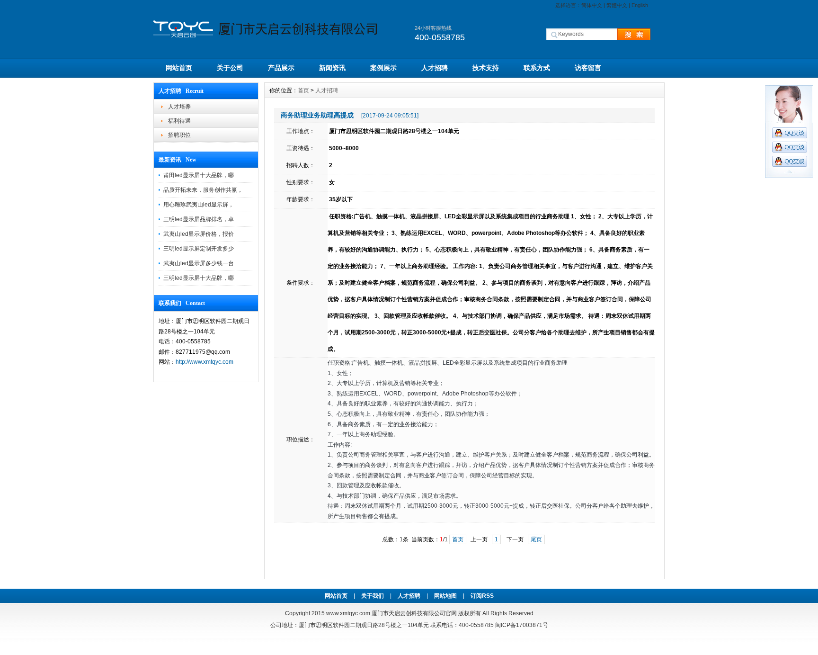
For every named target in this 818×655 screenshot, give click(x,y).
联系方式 (537, 68)
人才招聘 (434, 68)
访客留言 (588, 68)
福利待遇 (179, 120)
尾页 (536, 539)
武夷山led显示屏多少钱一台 (198, 263)
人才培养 (179, 106)
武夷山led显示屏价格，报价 (198, 234)
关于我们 (372, 595)
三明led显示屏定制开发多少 (198, 248)
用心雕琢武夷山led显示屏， (198, 204)
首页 (303, 90)
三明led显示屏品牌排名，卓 (198, 219)
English (639, 5)
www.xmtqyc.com (348, 613)
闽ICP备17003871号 (521, 625)
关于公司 (230, 68)
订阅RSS (482, 595)
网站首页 (179, 68)
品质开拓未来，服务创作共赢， (203, 190)
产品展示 (281, 68)
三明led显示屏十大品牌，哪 (198, 278)
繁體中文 (616, 5)
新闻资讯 (332, 68)
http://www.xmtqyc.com (204, 362)
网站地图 (445, 595)
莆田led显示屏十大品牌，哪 (198, 175)
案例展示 (383, 68)
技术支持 (485, 68)
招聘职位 (179, 135)
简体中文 (591, 5)
